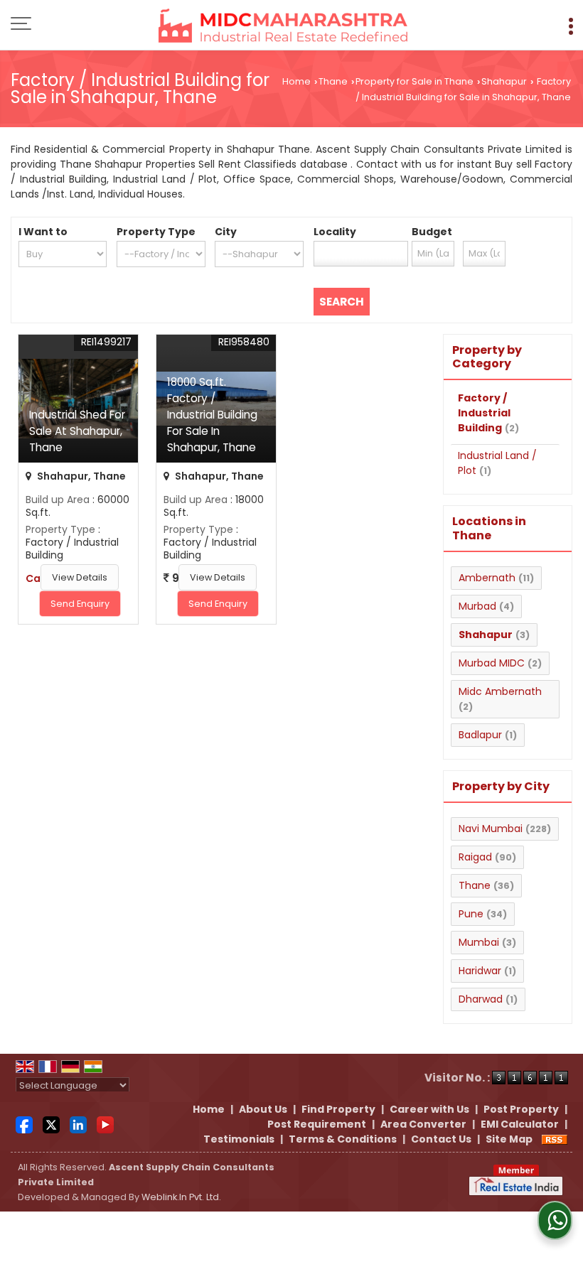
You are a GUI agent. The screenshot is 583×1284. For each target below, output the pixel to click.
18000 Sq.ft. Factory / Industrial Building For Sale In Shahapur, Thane (212, 414)
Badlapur (480, 735)
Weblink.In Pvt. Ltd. (181, 1197)
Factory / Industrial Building (484, 413)
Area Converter (423, 1124)
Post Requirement (316, 1124)
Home (296, 81)
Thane (333, 81)
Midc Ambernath (500, 691)
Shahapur (504, 81)
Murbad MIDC (492, 663)
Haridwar (480, 971)
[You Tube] (105, 1123)
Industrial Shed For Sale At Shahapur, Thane (77, 431)
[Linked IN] (78, 1123)
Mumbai (479, 942)
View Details (79, 577)
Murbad (477, 606)
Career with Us (429, 1109)
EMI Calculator (520, 1124)
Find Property (338, 1109)
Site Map (509, 1139)
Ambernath (487, 578)
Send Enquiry (79, 604)
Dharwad (481, 999)
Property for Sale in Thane (414, 81)
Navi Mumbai (491, 828)
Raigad (475, 857)
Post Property (521, 1109)
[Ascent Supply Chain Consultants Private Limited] (283, 27)
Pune (471, 914)
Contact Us (441, 1139)
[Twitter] (51, 1123)
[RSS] (554, 1139)
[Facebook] (24, 1123)
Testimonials (238, 1139)
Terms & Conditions (343, 1139)
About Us (263, 1109)
